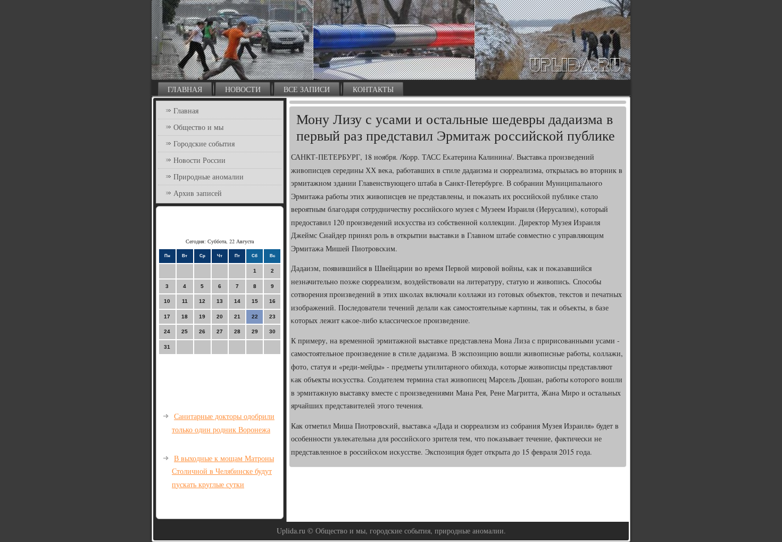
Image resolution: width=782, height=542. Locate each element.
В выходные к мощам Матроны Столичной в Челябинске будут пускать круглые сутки (223, 471)
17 (167, 316)
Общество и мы (198, 127)
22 (255, 316)
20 (220, 316)
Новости (243, 89)
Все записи (307, 89)
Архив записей (197, 193)
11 (185, 301)
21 (237, 316)
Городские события (204, 143)
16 (272, 301)
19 (202, 316)
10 (167, 301)
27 (220, 331)
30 (272, 331)
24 (167, 331)
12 (202, 301)
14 (237, 301)
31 (167, 347)
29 (255, 331)
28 (237, 331)
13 (220, 301)
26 (202, 331)
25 (184, 331)
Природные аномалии (208, 176)
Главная (185, 89)
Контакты (373, 89)
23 (272, 316)
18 (184, 316)
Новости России (199, 160)
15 (255, 301)
